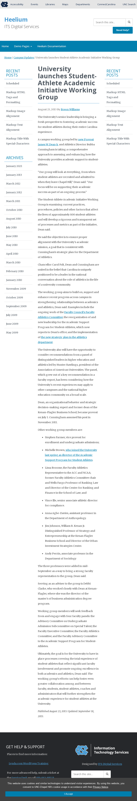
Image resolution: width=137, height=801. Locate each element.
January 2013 (14, 174)
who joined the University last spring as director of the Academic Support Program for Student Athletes (71, 455)
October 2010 (14, 210)
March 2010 (13, 262)
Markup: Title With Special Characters (17, 141)
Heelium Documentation (51, 46)
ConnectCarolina (106, 4)
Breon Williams (70, 109)
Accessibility (16, 4)
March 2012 (13, 183)
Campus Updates (24, 57)
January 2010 (14, 280)
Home (8, 57)
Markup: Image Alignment (15, 113)
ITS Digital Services (110, 764)
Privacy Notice (100, 787)
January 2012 (14, 192)
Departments (83, 4)
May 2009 (12, 332)
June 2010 (12, 236)
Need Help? (122, 30)
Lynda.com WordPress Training (29, 763)
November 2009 (16, 288)
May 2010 (11, 245)
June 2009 (12, 323)
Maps (65, 4)
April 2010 (12, 253)
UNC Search (129, 4)
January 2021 (14, 166)
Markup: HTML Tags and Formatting (15, 97)
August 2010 (13, 218)
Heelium (16, 19)
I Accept (68, 794)
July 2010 (11, 227)
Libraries (50, 4)
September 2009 (16, 306)
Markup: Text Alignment (14, 127)
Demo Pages (22, 46)
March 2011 (13, 201)
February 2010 (15, 271)
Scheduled (12, 83)
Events (34, 4)
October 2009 (14, 297)
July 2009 (11, 315)
